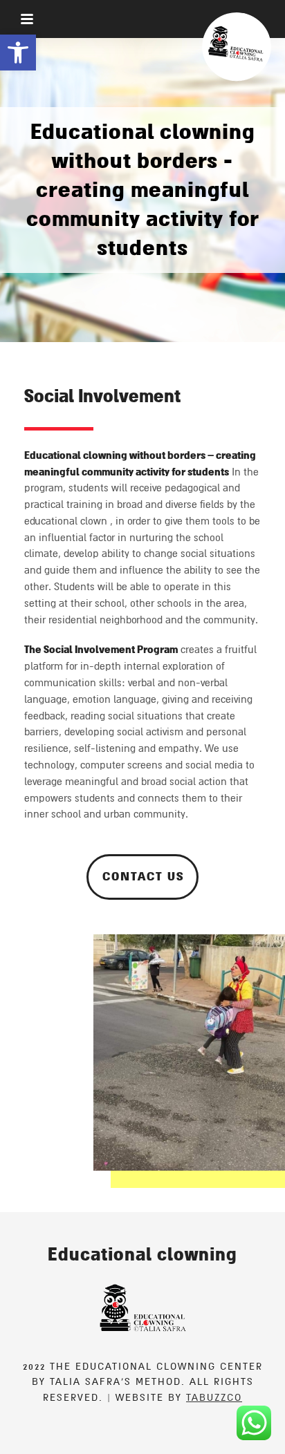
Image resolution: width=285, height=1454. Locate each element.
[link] (18, 52)
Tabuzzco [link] (214, 1398)
